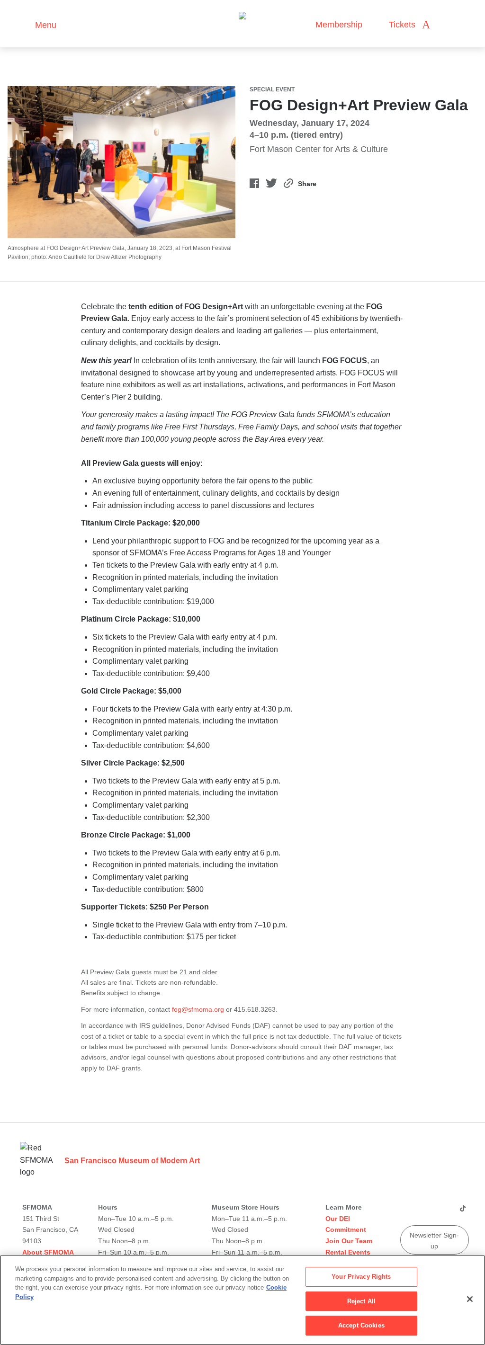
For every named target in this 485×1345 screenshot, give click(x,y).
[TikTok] (462, 1212)
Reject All (361, 1301)
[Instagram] (420, 1212)
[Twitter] (434, 1212)
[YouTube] (407, 1212)
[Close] (469, 1299)
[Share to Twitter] (271, 185)
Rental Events (347, 1252)
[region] (242, 1300)
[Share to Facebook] (254, 185)
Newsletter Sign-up (434, 1240)
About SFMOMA (48, 1252)
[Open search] (446, 24)
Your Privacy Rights (361, 1276)
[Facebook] (448, 1212)
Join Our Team (348, 1241)
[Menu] (23, 24)
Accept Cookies (361, 1325)
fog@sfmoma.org (198, 1009)
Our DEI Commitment (345, 1224)
